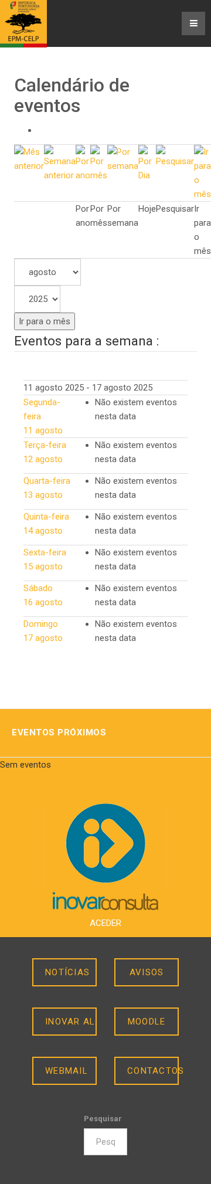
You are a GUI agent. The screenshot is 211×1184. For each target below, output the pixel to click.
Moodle (147, 1021)
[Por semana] (122, 158)
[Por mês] (98, 163)
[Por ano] (83, 163)
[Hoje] (147, 163)
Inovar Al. (71, 1021)
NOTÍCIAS (67, 972)
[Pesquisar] (175, 156)
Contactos (153, 1071)
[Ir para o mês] (202, 172)
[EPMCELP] (23, 24)
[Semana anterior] (60, 163)
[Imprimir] (41, 130)
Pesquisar (103, 1118)
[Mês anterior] (29, 158)
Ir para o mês (44, 321)
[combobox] (105, 1141)
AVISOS (147, 972)
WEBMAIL (66, 1071)
